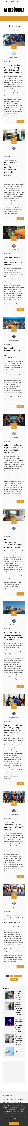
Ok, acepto (14, 1123)
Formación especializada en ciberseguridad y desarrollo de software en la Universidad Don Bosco (13, 730)
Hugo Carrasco (15, 437)
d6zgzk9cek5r (15, 57)
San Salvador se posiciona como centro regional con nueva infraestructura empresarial (12, 353)
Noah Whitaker (15, 152)
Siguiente (14, 979)
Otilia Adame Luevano (14, 249)
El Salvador (8, 61)
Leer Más (20, 121)
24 (20, 976)
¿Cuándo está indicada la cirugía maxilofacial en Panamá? (18, 995)
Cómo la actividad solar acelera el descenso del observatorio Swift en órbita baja (19, 1008)
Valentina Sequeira (15, 340)
